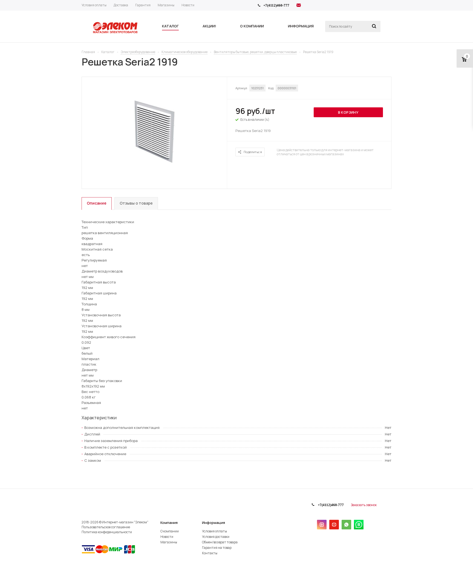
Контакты (209, 553)
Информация (213, 522)
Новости (166, 536)
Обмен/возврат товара (220, 542)
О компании (169, 531)
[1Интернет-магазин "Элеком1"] (116, 32)
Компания (169, 522)
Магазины (168, 542)
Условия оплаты (214, 531)
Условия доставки (215, 536)
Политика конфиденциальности (107, 532)
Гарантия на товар (217, 547)
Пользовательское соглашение (106, 527)
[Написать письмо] (298, 6)
